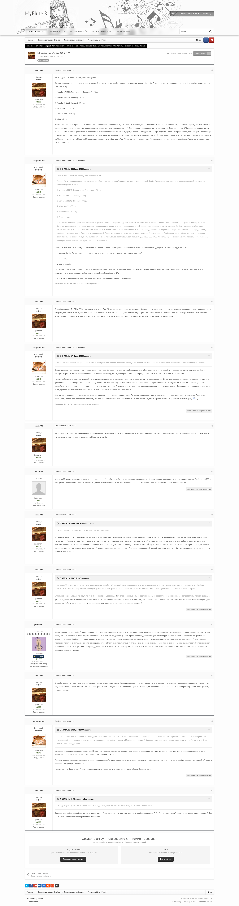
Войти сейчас (165, 859)
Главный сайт (79, 31)
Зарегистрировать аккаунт (73, 859)
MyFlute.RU (185, 899)
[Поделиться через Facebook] (31, 885)
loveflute (39, 471)
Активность (58, 31)
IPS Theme (31, 899)
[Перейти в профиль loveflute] (39, 488)
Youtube (211, 40)
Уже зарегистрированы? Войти (185, 14)
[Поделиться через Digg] (39, 885)
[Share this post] (212, 70)
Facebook (206, 40)
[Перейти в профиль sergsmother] (39, 180)
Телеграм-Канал (103, 31)
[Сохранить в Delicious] (44, 885)
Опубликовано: (65, 70)
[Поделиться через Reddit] (48, 885)
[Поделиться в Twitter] (27, 885)
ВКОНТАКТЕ (124, 31)
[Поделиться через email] (57, 885)
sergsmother (39, 160)
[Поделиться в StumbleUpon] (52, 885)
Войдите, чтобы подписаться (180, 53)
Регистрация (207, 14)
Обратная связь (33, 902)
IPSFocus (41, 899)
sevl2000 (49, 56)
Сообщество (37, 31)
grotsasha (39, 624)
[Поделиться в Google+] (35, 885)
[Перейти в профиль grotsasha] (39, 644)
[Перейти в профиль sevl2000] (31, 55)
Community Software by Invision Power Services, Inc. (192, 902)
